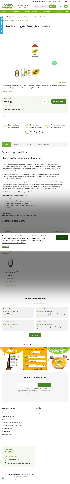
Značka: (63, 82)
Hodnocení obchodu (39, 1)
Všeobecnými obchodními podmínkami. (14, 243)
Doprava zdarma (7, 428)
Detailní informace (7, 91)
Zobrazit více (35, 335)
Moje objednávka (7, 435)
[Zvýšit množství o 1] (48, 101)
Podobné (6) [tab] (17, 145)
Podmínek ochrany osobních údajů (30, 390)
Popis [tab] (6, 145)
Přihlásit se (44, 385)
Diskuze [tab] (29, 145)
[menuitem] (5, 11)
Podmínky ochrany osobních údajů (12, 425)
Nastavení (5, 246)
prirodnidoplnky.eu (40, 413)
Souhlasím (62, 237)
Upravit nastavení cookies (20, 476)
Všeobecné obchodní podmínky (11, 422)
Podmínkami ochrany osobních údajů (32, 241)
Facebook (36, 413)
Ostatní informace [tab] (43, 145)
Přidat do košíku (58, 101)
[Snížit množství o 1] (40, 101)
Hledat (52, 6)
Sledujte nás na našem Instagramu (36, 345)
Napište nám (6, 431)
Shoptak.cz (19, 479)
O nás (3, 419)
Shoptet (10, 479)
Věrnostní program (54, 1)
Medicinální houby (59, 231)
